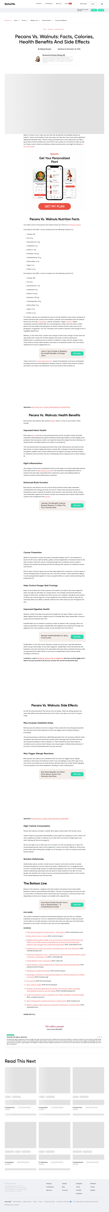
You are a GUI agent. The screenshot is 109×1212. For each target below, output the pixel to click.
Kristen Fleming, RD (58, 55)
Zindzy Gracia (78, 1107)
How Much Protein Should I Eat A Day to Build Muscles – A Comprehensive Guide (54, 1102)
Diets (15, 20)
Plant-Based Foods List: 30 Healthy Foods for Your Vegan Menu (19, 1102)
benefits (53, 421)
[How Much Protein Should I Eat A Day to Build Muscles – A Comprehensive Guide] (54, 1080)
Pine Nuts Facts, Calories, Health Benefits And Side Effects (50, 818)
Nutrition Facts (59, 29)
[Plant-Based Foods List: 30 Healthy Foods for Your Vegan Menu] (20, 1080)
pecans (47, 496)
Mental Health (46, 20)
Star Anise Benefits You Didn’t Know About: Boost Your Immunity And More (87, 1157)
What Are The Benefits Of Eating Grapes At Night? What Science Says (20, 1157)
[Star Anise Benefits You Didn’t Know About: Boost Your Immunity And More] (88, 1135)
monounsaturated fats (44, 361)
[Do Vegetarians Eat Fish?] (88, 1080)
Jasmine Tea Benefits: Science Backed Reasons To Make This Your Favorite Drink (53, 1157)
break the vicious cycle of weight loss (50, 658)
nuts (34, 435)
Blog (44, 29)
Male (94, 10)
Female (101, 10)
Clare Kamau (10, 1162)
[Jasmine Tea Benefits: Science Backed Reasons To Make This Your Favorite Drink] (54, 1135)
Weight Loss (34, 20)
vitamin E (69, 321)
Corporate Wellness (61, 20)
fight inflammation (44, 470)
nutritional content (74, 225)
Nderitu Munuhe (45, 49)
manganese (42, 321)
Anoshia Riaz (44, 1107)
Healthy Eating (9, 1151)
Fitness (24, 20)
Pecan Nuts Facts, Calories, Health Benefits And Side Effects (50, 407)
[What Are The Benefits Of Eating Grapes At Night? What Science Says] (20, 1135)
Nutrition (7, 20)
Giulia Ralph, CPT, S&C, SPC (56, 1114)
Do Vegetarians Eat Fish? (85, 1101)
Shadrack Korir (10, 1107)
